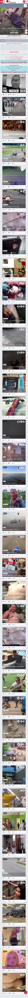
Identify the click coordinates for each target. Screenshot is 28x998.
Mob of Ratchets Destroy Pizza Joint (14, 575)
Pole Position (7, 875)
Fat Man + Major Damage (10, 621)
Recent (2, 40)
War (4, 389)
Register (27, 1)
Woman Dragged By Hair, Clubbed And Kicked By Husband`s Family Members (13, 759)
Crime (4, 364)
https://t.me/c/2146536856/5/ (16, 58)
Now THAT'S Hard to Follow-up (12, 829)
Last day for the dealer (10, 253)
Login (24, 1)
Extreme (5, 272)
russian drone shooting (10, 483)
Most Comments (22, 40)
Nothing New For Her (9, 898)
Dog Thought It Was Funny (11, 852)
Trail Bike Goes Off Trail (10, 552)
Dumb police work (8, 183)
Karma (4, 687)
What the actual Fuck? (9, 806)
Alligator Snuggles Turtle (10, 921)
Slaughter (5, 135)
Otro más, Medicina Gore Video (12, 299)
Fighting (5, 573)
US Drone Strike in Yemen (11, 529)
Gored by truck (7, 114)
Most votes (13, 40)
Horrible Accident (8, 506)
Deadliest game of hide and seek (13, 391)
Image (5, 974)
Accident (5, 112)
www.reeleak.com (14, 35)
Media (5, 75)
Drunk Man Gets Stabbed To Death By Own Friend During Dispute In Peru (13, 643)
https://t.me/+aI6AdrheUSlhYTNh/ (14, 62)
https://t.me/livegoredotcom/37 (14, 72)
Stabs (4, 88)
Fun (4, 827)
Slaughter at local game (10, 137)
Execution (5, 710)
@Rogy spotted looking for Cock (13, 967)
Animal (5, 850)
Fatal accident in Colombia (11, 206)
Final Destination (8, 160)
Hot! (8, 40)
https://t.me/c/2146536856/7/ (16, 59)
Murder (5, 250)
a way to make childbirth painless (13, 345)
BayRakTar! (6, 437)
